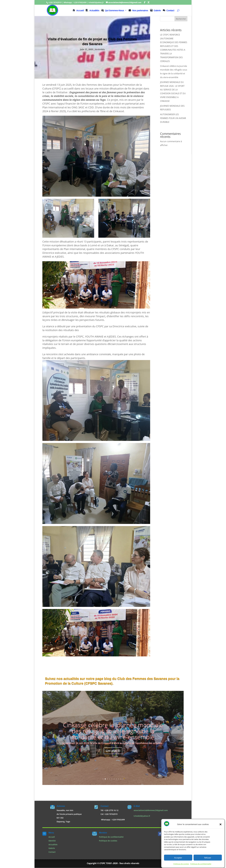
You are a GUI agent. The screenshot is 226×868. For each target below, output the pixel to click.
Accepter (178, 857)
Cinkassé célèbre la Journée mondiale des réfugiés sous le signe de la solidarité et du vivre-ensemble (113, 731)
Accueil (80, 10)
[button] (220, 824)
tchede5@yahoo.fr (142, 816)
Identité (52, 840)
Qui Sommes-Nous (114, 10)
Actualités (94, 10)
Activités (100, 49)
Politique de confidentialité (200, 864)
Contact (170, 10)
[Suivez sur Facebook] (160, 834)
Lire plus (111, 750)
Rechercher (181, 19)
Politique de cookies (181, 864)
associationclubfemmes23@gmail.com (151, 810)
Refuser (207, 857)
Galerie (157, 10)
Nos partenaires (140, 10)
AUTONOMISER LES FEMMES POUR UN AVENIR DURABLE (173, 118)
